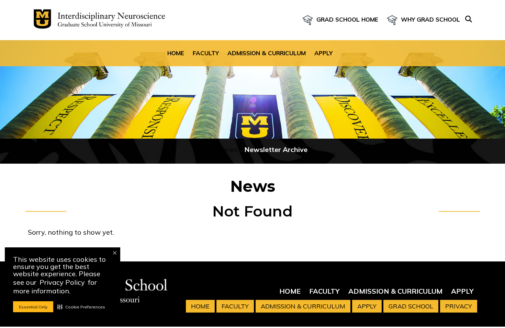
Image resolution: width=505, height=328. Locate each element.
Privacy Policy (62, 282)
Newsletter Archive (275, 149)
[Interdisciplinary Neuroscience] (96, 20)
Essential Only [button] (33, 306)
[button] (81, 306)
